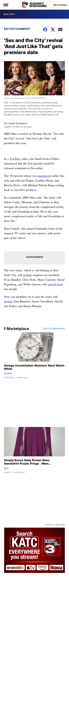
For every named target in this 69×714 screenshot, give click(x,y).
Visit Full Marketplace (54, 328)
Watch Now (59, 5)
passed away (55, 284)
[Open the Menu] (6, 5)
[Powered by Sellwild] (60, 524)
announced (44, 176)
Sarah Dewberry (17, 123)
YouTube (15, 159)
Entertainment (17, 29)
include (27, 275)
